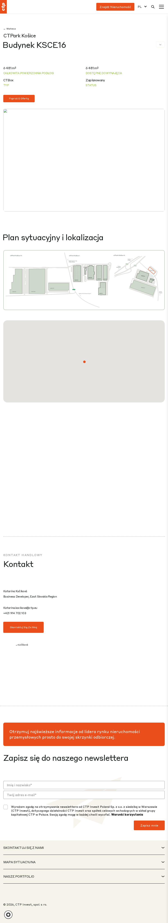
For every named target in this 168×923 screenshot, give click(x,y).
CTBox (8, 80)
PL (140, 6)
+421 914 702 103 (14, 613)
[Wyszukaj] (153, 7)
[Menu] (161, 6)
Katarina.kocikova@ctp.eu (20, 607)
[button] (84, 362)
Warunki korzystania (127, 814)
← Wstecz (9, 28)
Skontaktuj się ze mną (23, 627)
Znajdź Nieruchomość (115, 7)
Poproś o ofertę (19, 98)
